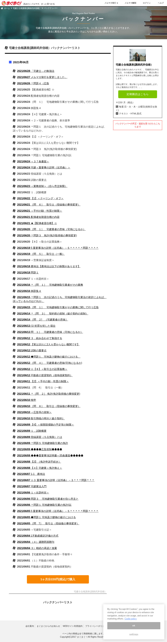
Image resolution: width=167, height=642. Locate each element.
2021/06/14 (52, 313)
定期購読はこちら (138, 94)
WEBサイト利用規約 (73, 626)
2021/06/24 (33, 161)
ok (133, 625)
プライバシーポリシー (95, 626)
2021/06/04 (37, 535)
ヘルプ (161, 3)
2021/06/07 (31, 474)
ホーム (7, 8)
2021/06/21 (48, 204)
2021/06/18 (48, 266)
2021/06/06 (33, 492)
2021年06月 (21, 62)
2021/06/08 (50, 455)
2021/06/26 (33, 83)
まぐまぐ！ (82, 637)
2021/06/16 (50, 284)
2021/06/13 (36, 325)
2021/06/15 (58, 307)
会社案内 (29, 626)
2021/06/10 (26, 400)
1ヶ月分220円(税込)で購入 (57, 579)
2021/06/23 (42, 186)
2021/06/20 (51, 229)
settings (133, 634)
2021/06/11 (43, 381)
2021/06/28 (35, 71)
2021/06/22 (40, 198)
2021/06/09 (45, 424)
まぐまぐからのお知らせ (48, 626)
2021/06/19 (58, 248)
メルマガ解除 (130, 3)
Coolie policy (131, 618)
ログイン (147, 3)
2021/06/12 (39, 338)
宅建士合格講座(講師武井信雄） (27, 8)
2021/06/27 (42, 77)
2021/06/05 (58, 511)
